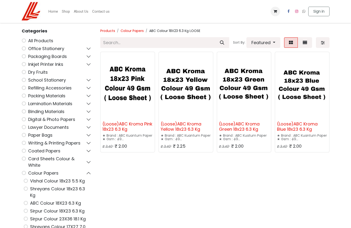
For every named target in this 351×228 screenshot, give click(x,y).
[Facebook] (288, 11)
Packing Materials (46, 96)
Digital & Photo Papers (51, 119)
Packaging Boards (47, 56)
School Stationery (47, 80)
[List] (305, 42)
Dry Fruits (38, 72)
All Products (40, 41)
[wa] (303, 11)
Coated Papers (44, 151)
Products (107, 30)
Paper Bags (40, 135)
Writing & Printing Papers (54, 143)
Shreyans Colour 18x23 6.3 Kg (57, 192)
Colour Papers (43, 173)
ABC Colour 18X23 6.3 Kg (55, 203)
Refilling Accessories (50, 88)
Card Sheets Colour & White (51, 162)
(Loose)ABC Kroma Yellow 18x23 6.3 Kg (181, 126)
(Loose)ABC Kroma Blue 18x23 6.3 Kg (297, 126)
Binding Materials (46, 111)
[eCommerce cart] (275, 11)
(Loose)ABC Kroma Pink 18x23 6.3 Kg (127, 126)
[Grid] (291, 42)
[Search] (222, 42)
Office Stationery (46, 49)
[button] (263, 42)
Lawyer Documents (48, 127)
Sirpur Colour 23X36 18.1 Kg (58, 219)
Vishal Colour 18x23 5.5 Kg (57, 181)
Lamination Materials (50, 104)
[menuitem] (53, 11)
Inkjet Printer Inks (45, 64)
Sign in (318, 11)
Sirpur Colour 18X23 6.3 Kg (57, 211)
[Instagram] (296, 11)
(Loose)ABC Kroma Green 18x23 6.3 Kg (239, 126)
